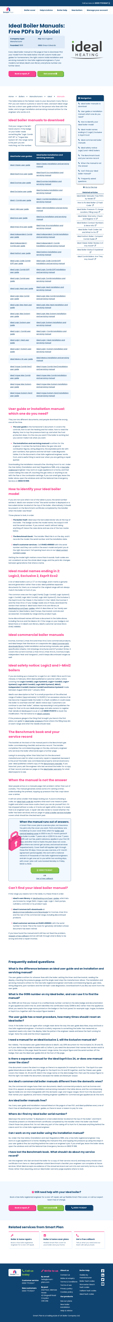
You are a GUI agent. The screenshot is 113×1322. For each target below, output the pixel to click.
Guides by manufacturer (86, 1276)
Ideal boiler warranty (53, 769)
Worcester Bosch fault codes (87, 1285)
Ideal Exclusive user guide (21, 191)
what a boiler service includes (58, 812)
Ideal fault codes (87, 1294)
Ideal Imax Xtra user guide (21, 227)
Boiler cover (29, 10)
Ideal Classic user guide (20, 165)
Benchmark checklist (53, 763)
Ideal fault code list (25, 801)
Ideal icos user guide (18, 218)
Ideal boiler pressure (34, 721)
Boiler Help (62, 10)
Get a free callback (44, 878)
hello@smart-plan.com (47, 1280)
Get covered (49, 73)
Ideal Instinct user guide (20, 253)
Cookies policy (66, 1292)
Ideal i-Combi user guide (20, 200)
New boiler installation (65, 1305)
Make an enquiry (67, 1278)
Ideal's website (43, 713)
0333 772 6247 (101, 3)
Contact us (65, 1275)
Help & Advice (46, 10)
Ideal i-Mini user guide (19, 209)
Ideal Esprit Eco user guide (21, 174)
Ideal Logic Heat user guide (21, 288)
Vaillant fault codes (88, 1290)
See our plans (66, 1301)
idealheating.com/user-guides (21, 608)
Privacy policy (66, 1288)
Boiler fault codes (87, 1281)
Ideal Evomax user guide (20, 182)
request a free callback (18, 936)
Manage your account (97, 10)
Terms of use (66, 1285)
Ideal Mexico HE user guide (21, 359)
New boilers (77, 10)
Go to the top (91, 187)
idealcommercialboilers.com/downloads (30, 912)
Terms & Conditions (68, 1281)
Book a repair (21, 73)
